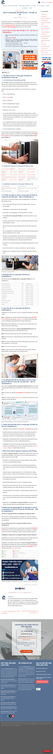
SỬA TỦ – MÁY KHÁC (40, 5)
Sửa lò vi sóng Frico (22, 174)
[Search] (39, 2)
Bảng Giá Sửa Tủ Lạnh (45, 46)
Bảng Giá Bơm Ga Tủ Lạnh (46, 54)
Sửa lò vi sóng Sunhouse (12, 169)
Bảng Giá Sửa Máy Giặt (45, 36)
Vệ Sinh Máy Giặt (44, 38)
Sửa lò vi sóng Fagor (13, 174)
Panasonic (5, 447)
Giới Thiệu (10, 5)
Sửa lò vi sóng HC (13, 177)
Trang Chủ (5, 5)
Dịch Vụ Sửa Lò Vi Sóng (19, 592)
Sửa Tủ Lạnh (43, 44)
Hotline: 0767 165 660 (42, 681)
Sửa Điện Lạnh (44, 14)
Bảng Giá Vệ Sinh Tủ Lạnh (46, 50)
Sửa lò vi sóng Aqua (13, 171)
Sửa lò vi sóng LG (13, 179)
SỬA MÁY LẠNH (15, 5)
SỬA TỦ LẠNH (33, 5)
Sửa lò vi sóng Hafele (5, 177)
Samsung (35, 446)
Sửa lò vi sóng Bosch (31, 171)
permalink (29, 592)
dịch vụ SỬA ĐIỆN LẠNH (41, 668)
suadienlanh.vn (19, 319)
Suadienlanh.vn (18, 397)
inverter (8, 186)
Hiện (8, 72)
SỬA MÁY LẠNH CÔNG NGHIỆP (24, 5)
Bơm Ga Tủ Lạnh (44, 52)
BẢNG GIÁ (47, 5)
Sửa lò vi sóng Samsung (4, 180)
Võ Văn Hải (24, 17)
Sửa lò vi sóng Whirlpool (4, 172)
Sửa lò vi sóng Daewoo (4, 175)
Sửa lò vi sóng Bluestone (21, 172)
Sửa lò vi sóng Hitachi (31, 177)
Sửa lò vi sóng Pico (22, 177)
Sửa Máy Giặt (43, 34)
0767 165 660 (12, 37)
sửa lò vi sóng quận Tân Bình (8, 25)
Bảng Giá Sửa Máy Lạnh (45, 18)
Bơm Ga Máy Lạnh (44, 26)
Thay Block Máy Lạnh (45, 32)
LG (11, 447)
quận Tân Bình (17, 346)
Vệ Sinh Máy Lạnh (44, 20)
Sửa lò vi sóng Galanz (31, 174)
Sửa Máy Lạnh (44, 16)
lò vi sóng (7, 97)
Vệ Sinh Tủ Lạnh (44, 48)
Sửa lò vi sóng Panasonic (21, 180)
